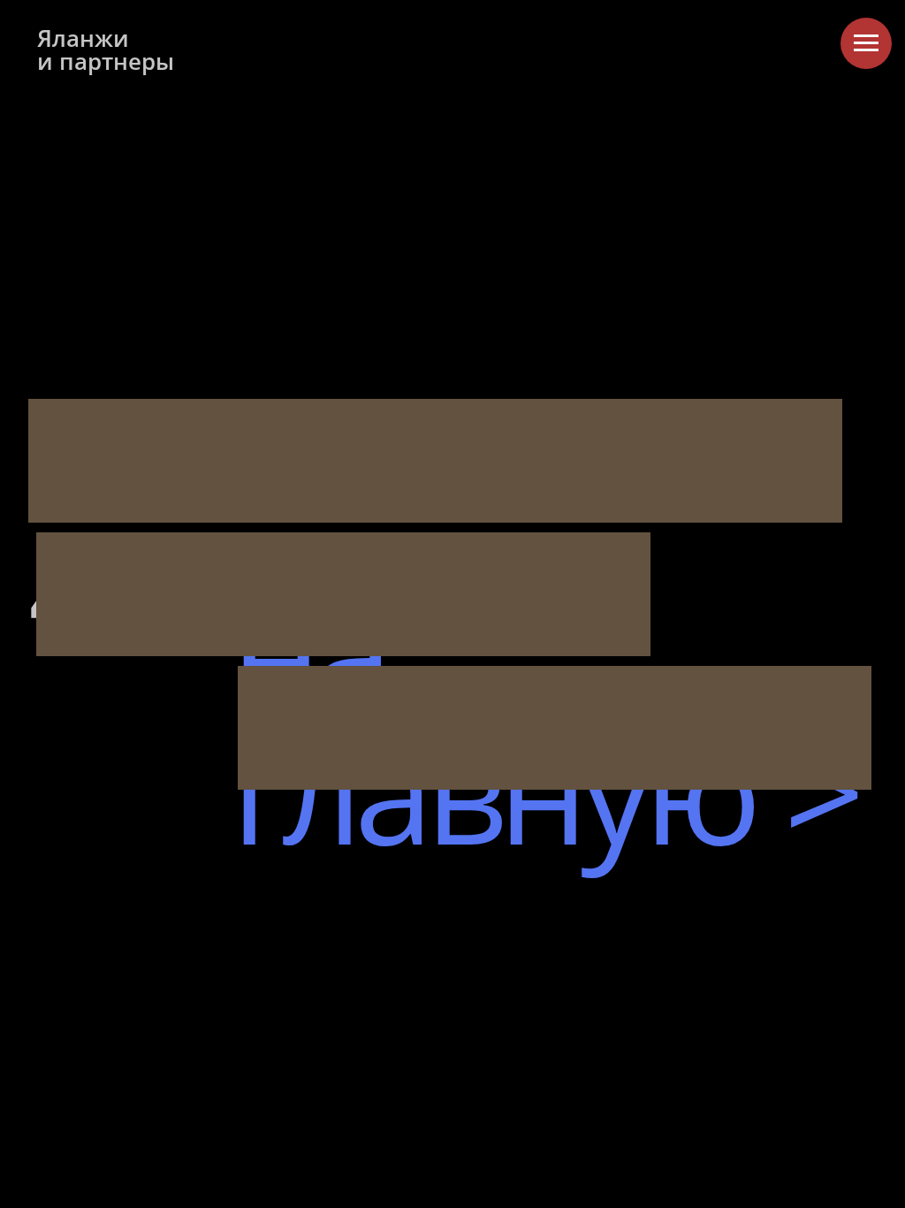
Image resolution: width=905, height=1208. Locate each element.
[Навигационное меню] (866, 43)
